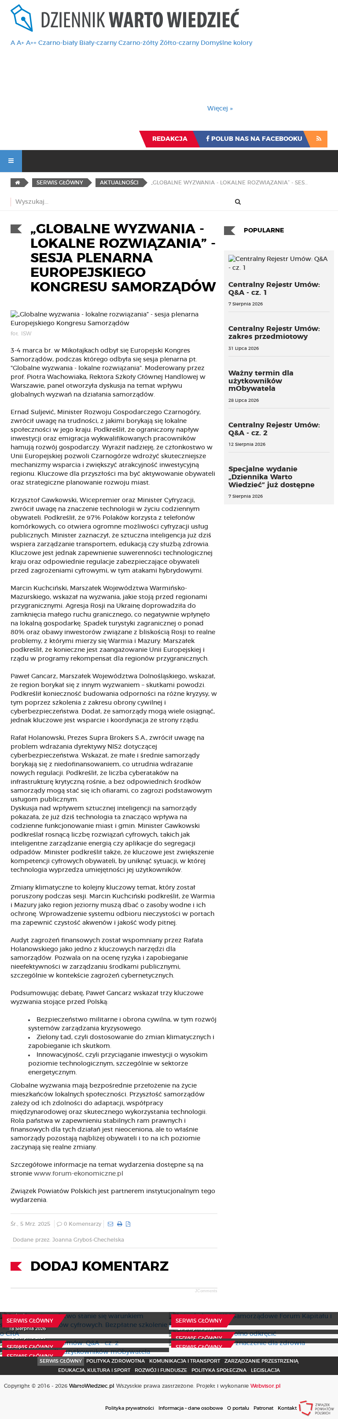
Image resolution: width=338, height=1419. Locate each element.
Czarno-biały (57, 43)
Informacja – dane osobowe (190, 1408)
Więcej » (220, 109)
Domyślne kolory (226, 43)
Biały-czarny (98, 43)
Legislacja (265, 1370)
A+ (20, 43)
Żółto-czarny (179, 43)
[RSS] (318, 139)
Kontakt (287, 1408)
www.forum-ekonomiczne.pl (78, 1174)
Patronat (263, 1408)
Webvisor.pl (265, 1386)
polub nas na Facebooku (255, 139)
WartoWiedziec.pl (91, 1386)
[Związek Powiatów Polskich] (316, 1408)
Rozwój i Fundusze (161, 1370)
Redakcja (169, 139)
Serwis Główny (61, 1361)
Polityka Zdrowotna (115, 1361)
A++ (31, 43)
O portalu (238, 1408)
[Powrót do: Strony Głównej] (17, 182)
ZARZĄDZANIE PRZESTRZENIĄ (261, 1361)
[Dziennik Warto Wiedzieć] (125, 18)
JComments (206, 1291)
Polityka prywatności (129, 1408)
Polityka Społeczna (218, 1370)
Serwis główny (30, 1320)
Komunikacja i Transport (184, 1361)
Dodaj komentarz (99, 1266)
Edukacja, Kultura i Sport (94, 1370)
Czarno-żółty (138, 43)
